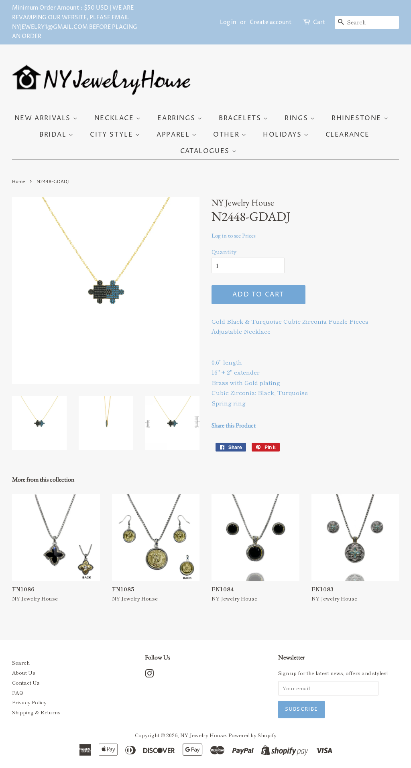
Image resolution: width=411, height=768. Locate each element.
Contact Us (26, 682)
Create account (271, 22)
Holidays (283, 134)
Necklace (115, 118)
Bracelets (241, 118)
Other (227, 134)
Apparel (174, 134)
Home (18, 182)
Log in (228, 22)
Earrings (177, 118)
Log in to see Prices (234, 235)
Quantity (224, 251)
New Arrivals (43, 118)
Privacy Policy (29, 702)
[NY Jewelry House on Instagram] (149, 675)
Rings (297, 118)
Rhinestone (358, 118)
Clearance (348, 134)
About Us (23, 672)
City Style (112, 134)
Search (21, 662)
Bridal (54, 134)
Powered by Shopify (252, 735)
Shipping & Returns (36, 712)
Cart (319, 22)
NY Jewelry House (203, 735)
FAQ (17, 692)
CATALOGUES (206, 151)
